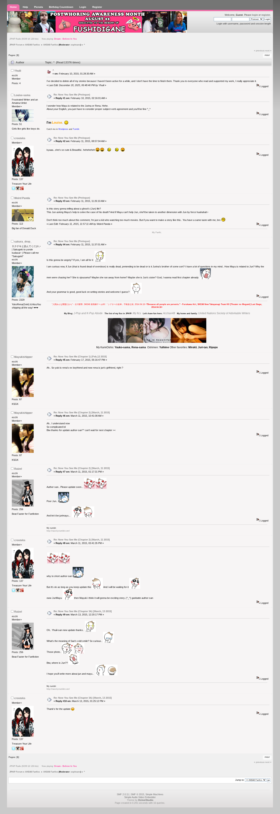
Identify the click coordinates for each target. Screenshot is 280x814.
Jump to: (239, 780)
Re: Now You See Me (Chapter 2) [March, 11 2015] (82, 412)
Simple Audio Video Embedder (140, 797)
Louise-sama (22, 95)
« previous (259, 50)
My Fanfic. (157, 232)
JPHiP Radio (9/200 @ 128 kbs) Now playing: (43, 39)
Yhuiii (17, 70)
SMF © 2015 (137, 794)
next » (268, 50)
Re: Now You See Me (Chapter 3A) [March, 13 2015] (83, 611)
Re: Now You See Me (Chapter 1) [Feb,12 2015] (80, 356)
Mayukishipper (23, 357)
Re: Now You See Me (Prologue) (72, 94)
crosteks (19, 138)
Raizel (18, 468)
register (265, 15)
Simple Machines (154, 794)
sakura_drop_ (23, 241)
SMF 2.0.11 (123, 794)
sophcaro (75, 44)
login (255, 15)
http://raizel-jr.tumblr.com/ (58, 531)
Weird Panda (22, 198)
